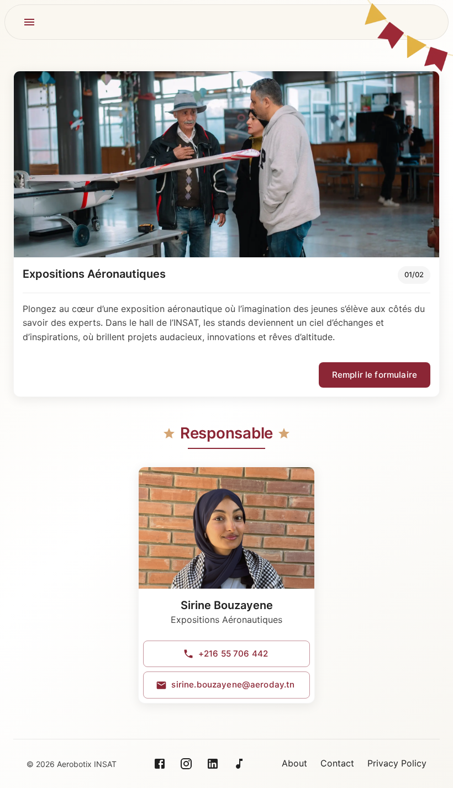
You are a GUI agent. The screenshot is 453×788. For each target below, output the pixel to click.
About (294, 763)
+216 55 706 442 (233, 653)
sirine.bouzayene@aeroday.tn (232, 684)
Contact (337, 763)
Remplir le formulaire (374, 374)
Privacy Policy (396, 763)
